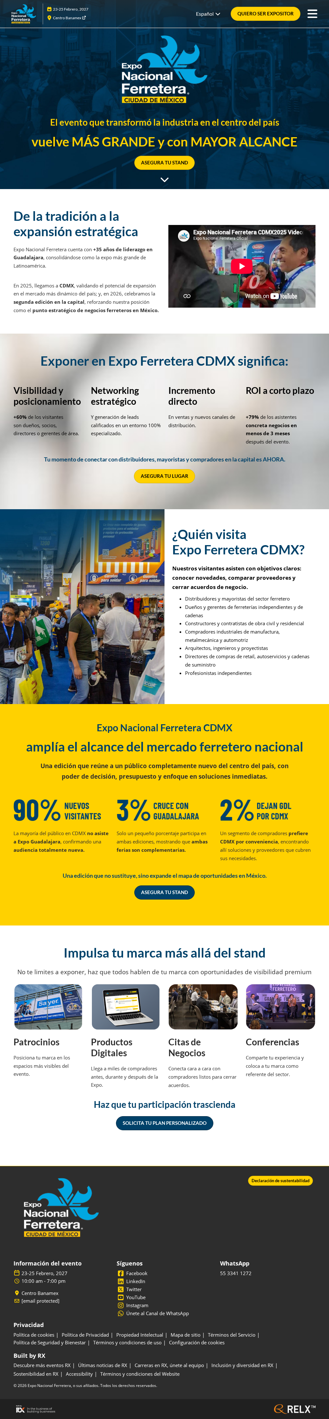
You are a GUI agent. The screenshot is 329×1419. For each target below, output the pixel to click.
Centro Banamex (67, 17)
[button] (265, 14)
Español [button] (205, 14)
